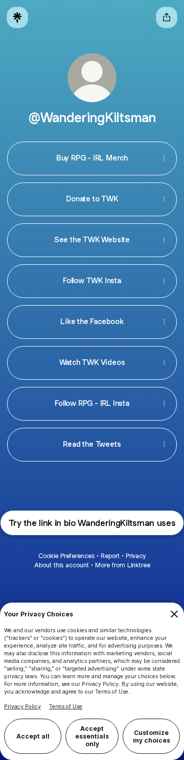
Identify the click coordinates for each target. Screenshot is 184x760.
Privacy (136, 555)
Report (110, 555)
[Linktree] (17, 17)
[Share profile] (166, 17)
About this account (61, 565)
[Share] (164, 158)
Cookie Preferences (66, 555)
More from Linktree (122, 565)
